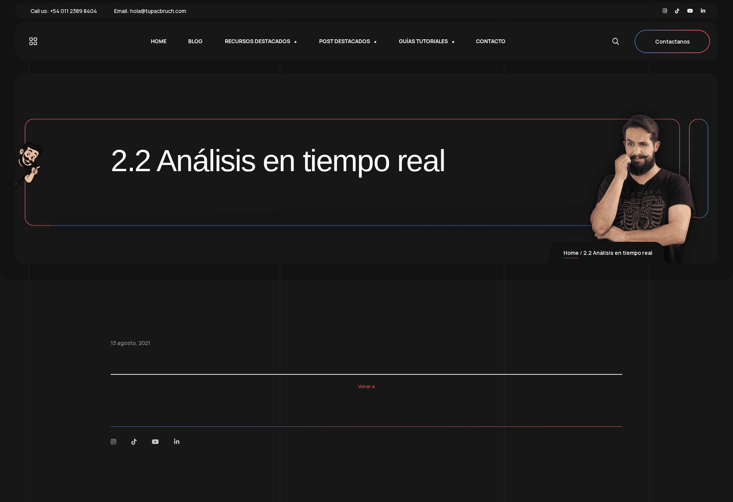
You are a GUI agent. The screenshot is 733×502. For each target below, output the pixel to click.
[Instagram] (665, 10)
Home (571, 252)
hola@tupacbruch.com (158, 11)
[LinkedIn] (703, 10)
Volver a (366, 386)
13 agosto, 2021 (130, 343)
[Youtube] (690, 10)
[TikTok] (677, 10)
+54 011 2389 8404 (73, 11)
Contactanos (672, 41)
